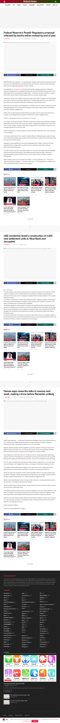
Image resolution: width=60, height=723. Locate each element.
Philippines (24, 646)
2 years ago (14, 38)
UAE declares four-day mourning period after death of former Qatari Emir (22, 190)
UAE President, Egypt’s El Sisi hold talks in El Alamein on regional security (37, 190)
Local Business (25, 611)
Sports (41, 618)
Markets (24, 613)
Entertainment (7, 622)
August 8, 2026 (14, 702)
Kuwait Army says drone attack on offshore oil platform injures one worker (10, 190)
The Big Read (43, 631)
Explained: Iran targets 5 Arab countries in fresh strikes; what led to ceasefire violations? (51, 190)
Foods (23, 628)
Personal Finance (26, 642)
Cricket (5, 611)
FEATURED (6, 631)
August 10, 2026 (13, 685)
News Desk (7, 397)
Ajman (5, 600)
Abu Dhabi (6, 593)
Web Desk (7, 38)
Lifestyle (24, 606)
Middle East (42, 601)
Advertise (11, 715)
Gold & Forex (7, 637)
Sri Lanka (42, 620)
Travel (23, 632)
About (5, 715)
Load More (30, 219)
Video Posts (43, 644)
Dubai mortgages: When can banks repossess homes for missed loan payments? (23, 209)
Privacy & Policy (18, 715)
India (23, 593)
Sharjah (42, 613)
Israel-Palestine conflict (28, 602)
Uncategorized (43, 642)
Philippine (24, 644)
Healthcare (6, 639)
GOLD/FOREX (40, 5)
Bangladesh (7, 606)
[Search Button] (55, 1)
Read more (8, 691)
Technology (43, 629)
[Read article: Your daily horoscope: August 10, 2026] (30, 668)
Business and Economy (10, 608)
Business (31, 5)
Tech (41, 626)
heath (5, 642)
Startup (41, 622)
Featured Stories (8, 633)
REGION (48, 5)
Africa (5, 597)
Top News (7, 5)
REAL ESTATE (56, 5)
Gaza (5, 442)
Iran (23, 597)
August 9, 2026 (14, 696)
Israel (23, 455)
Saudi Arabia (43, 611)
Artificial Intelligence (9, 602)
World (25, 5)
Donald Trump (7, 613)
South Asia (42, 615)
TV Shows (42, 637)
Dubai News (30, 1)
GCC (41, 599)
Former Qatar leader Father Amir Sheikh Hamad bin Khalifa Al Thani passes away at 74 (10, 209)
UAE (14, 5)
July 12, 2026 (7, 194)
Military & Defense (26, 618)
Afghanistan (7, 595)
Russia (41, 606)
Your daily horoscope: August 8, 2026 (18, 700)
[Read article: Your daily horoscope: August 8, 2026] (7, 702)
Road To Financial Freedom (46, 604)
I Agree (35, 721)
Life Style (24, 604)
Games (23, 630)
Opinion (24, 635)
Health (23, 608)
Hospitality (6, 646)
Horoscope (6, 644)
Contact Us (27, 715)
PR (40, 593)
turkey (41, 635)
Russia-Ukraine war (45, 609)
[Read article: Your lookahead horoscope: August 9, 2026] (7, 696)
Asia (5, 604)
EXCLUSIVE (6, 628)
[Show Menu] (4, 1)
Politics (23, 624)
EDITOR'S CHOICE (8, 617)
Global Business (27, 38)
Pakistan (24, 640)
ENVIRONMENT (7, 624)
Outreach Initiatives (27, 638)
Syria (41, 624)
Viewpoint (42, 646)
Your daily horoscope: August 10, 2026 (14, 683)
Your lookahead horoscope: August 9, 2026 (20, 695)
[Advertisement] (30, 18)
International (8, 184)
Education (6, 620)
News (23, 620)
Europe (5, 626)
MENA (23, 615)
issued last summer (19, 89)
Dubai (18, 5)
